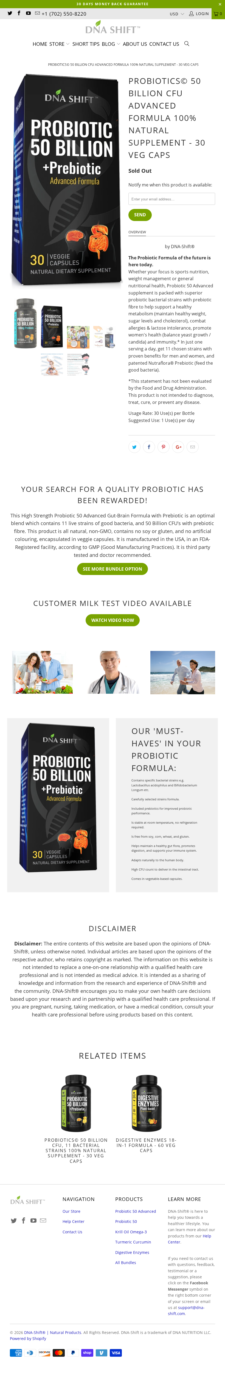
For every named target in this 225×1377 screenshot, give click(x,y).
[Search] (187, 44)
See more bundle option (112, 569)
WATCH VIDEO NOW (112, 620)
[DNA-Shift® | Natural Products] (112, 27)
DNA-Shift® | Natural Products (52, 1332)
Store (56, 44)
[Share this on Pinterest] (164, 447)
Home (40, 44)
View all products (146, 246)
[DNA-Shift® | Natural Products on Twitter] (9, 13)
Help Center (74, 1221)
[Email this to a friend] (193, 447)
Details (161, 231)
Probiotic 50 (126, 1221)
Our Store (71, 1211)
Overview (137, 231)
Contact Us (164, 44)
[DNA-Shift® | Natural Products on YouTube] (28, 13)
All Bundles (125, 1262)
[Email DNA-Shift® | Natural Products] (37, 13)
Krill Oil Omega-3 (131, 1231)
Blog (109, 44)
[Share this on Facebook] (149, 447)
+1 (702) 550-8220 (64, 13)
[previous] (16, 181)
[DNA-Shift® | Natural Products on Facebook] (19, 13)
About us (135, 44)
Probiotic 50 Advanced (135, 1211)
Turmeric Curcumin (133, 1242)
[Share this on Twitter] (134, 447)
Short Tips (86, 44)
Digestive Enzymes (132, 1252)
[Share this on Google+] (178, 447)
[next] (117, 181)
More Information (194, 231)
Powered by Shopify (28, 1338)
